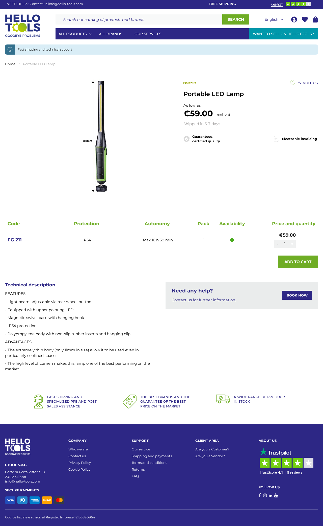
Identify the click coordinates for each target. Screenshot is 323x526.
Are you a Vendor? (210, 456)
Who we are (78, 449)
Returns (138, 469)
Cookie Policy (79, 469)
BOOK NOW (297, 295)
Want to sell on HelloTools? (283, 34)
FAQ (135, 476)
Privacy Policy (79, 463)
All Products (73, 34)
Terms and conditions (149, 463)
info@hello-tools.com (65, 4)
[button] (274, 19)
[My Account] (294, 20)
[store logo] (22, 25)
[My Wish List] (305, 20)
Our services (148, 34)
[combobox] (139, 19)
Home (10, 64)
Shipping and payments (152, 456)
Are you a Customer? (212, 449)
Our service (141, 449)
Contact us (77, 456)
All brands (110, 34)
